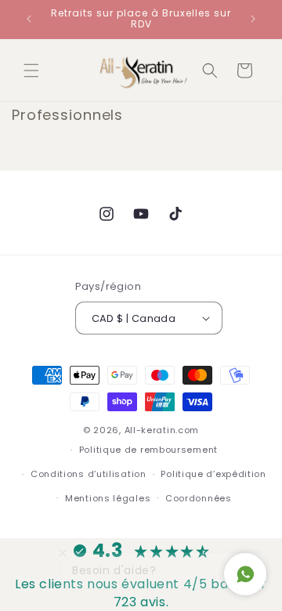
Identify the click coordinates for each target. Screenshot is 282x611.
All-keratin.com (162, 430)
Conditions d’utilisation (88, 474)
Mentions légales (107, 498)
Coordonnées (198, 498)
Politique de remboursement (148, 449)
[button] (31, 70)
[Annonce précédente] (29, 19)
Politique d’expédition (213, 474)
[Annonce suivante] (253, 19)
